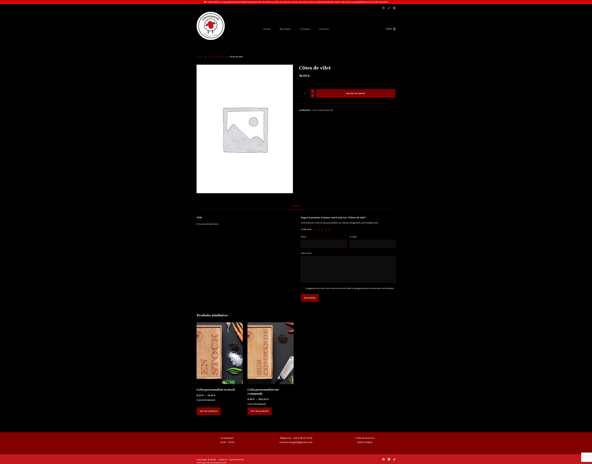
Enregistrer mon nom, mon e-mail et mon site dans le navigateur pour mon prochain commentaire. (350, 288)
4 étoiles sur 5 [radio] (326, 230)
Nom (304, 236)
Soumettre (310, 297)
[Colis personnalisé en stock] (220, 353)
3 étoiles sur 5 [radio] (322, 230)
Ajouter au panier (355, 93)
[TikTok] (389, 8)
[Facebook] (383, 8)
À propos (305, 28)
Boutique (285, 28)
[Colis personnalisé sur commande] (270, 353)
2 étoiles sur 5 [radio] (319, 230)
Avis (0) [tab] (296, 206)
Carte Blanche (236, 459)
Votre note (307, 229)
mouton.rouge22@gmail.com (295, 442)
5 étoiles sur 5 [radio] (329, 230)
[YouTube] (394, 8)
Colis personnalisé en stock (216, 389)
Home (266, 28)
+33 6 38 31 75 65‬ (302, 438)
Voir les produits (209, 411)
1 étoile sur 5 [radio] (315, 230)
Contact (324, 28)
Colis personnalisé (322, 110)
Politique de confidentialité (211, 462)
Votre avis (307, 253)
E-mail (354, 236)
